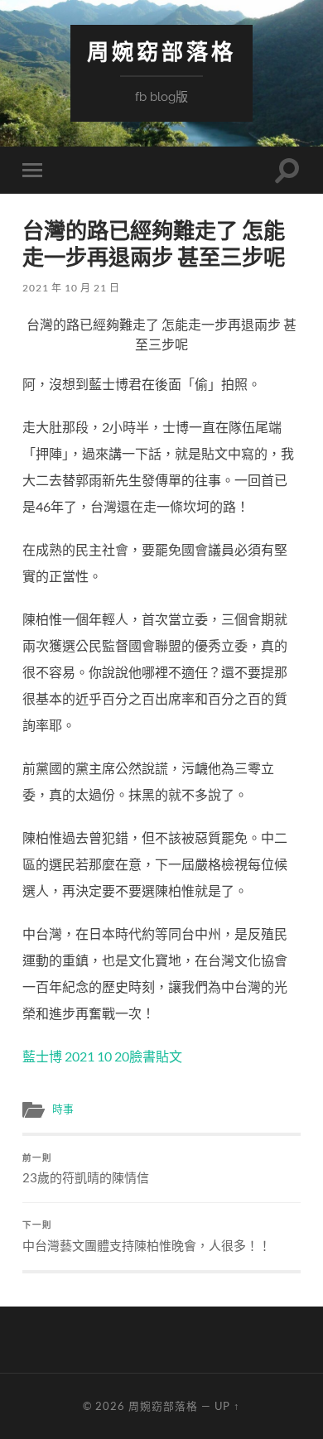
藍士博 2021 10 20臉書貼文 (102, 1056)
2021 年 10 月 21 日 (71, 288)
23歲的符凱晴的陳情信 (85, 1169)
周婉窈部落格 (161, 52)
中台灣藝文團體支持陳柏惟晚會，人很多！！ (146, 1236)
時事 (63, 1108)
